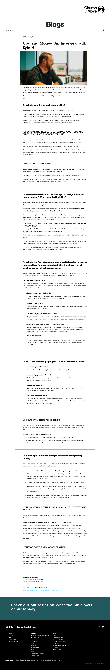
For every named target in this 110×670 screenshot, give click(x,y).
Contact (55, 647)
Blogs (55, 24)
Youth (32, 649)
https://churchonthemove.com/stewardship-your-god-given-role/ (43, 590)
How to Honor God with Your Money (50, 660)
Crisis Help (56, 643)
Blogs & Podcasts (58, 639)
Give (54, 635)
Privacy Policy (57, 649)
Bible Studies (35, 637)
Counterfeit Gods (28, 581)
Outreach (34, 641)
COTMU (33, 639)
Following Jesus (13, 641)
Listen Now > (15, 612)
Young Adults (35, 647)
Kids (32, 651)
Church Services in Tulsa (22, 660)
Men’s (32, 643)
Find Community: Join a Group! (40, 635)
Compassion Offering (37, 653)
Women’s (33, 645)
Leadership (12, 639)
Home (7, 30)
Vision (11, 635)
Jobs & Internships (58, 637)
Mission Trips (35, 655)
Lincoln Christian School (60, 641)
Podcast (12, 30)
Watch (55, 633)
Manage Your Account (59, 645)
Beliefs (11, 637)
